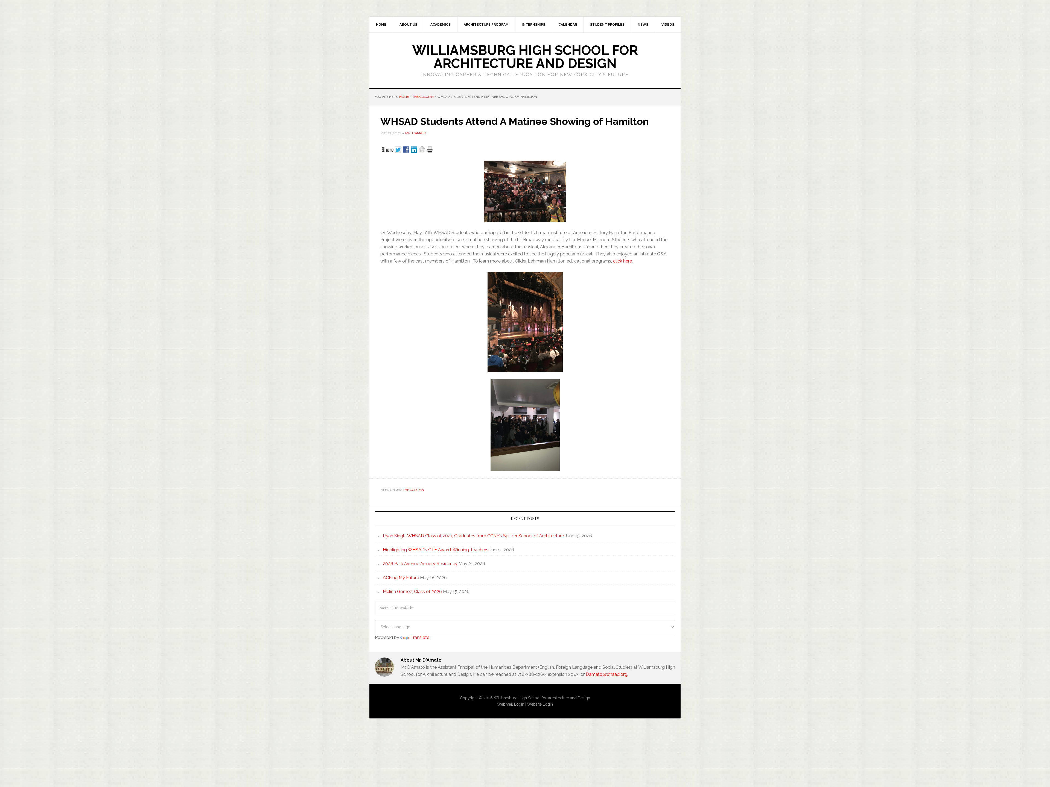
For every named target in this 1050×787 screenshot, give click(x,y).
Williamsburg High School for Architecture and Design (525, 57)
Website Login (540, 704)
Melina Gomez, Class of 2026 (412, 591)
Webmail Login (510, 704)
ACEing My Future (401, 577)
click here (622, 261)
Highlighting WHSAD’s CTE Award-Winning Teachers (435, 549)
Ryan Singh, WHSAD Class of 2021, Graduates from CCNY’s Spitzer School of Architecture (473, 535)
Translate (419, 637)
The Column (413, 490)
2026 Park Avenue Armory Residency (420, 563)
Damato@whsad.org (606, 674)
